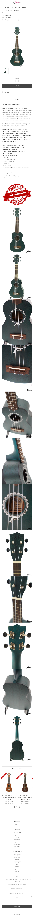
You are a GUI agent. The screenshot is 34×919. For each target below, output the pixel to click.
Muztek (17, 859)
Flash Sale (17, 834)
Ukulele (17, 837)
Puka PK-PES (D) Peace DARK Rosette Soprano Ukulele (25, 797)
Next (32, 788)
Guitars (17, 836)
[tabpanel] (9, 788)
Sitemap (17, 824)
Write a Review (5, 21)
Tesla (17, 856)
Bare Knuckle (17, 854)
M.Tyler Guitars (17, 861)
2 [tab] (17, 807)
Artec (17, 864)
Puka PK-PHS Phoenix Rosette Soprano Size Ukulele (9, 797)
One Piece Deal (17, 832)
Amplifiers (17, 839)
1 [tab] (14, 807)
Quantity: (17, 78)
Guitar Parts (17, 846)
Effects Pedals (17, 841)
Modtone (17, 870)
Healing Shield (17, 868)
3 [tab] (19, 807)
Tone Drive (17, 857)
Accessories (17, 844)
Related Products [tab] (17, 769)
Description (17, 99)
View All (17, 871)
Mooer (17, 866)
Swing (17, 863)
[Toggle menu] (2, 2)
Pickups (17, 842)
